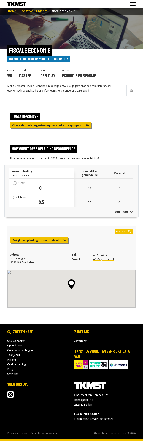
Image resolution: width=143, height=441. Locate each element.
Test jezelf (13, 355)
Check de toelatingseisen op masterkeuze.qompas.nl (48, 125)
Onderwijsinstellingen (20, 350)
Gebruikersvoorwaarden (44, 433)
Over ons (12, 373)
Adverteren (81, 341)
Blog (10, 369)
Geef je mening (16, 364)
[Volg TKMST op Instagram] (10, 396)
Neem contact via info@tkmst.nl (93, 418)
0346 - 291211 (101, 254)
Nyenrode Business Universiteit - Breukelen (39, 59)
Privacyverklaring (17, 433)
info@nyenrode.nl (103, 259)
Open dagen (14, 345)
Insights (12, 359)
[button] (71, 284)
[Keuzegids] (118, 364)
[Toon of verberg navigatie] (131, 4)
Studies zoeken (16, 341)
